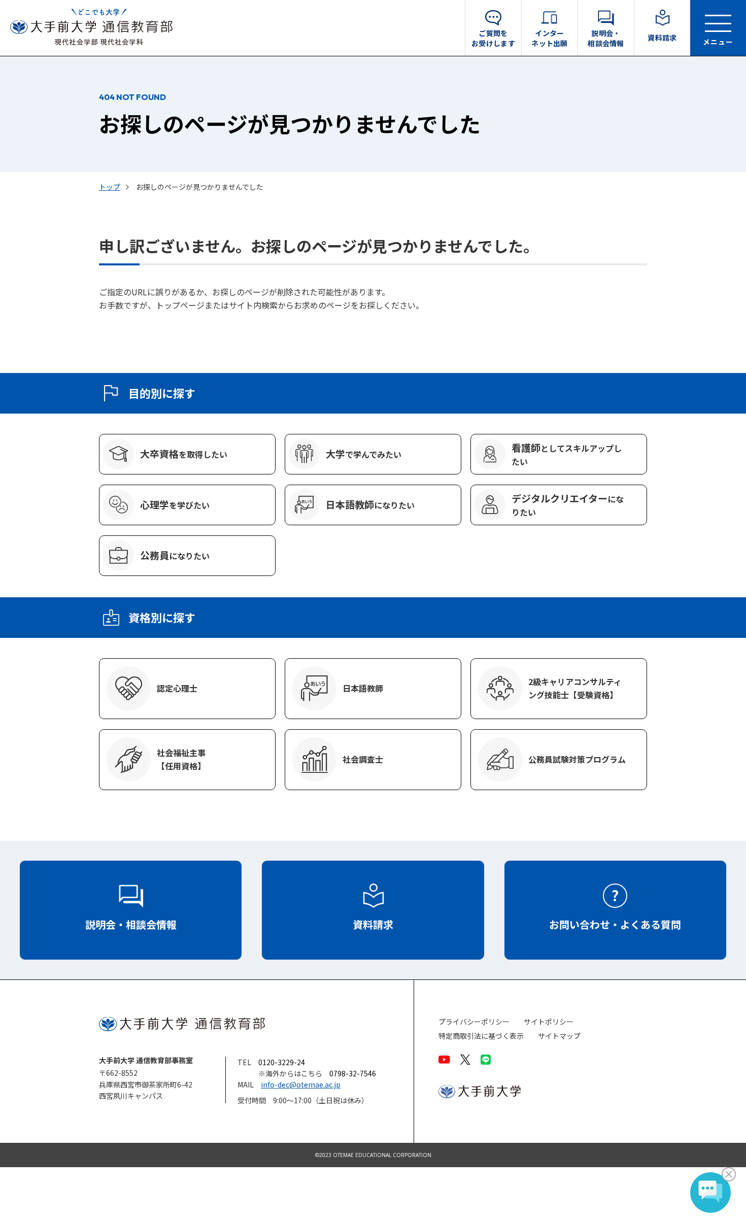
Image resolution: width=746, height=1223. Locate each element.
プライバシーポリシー (474, 1022)
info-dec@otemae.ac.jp (301, 1084)
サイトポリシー (548, 1022)
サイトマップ (559, 1036)
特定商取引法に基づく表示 (481, 1036)
